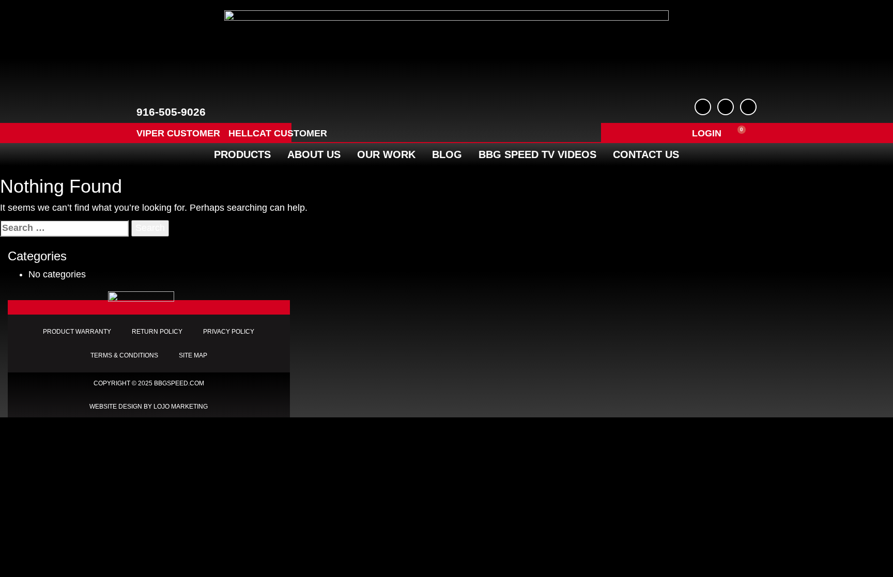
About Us (314, 154)
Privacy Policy (228, 331)
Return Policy (157, 331)
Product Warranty (77, 331)
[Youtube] (725, 107)
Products (242, 154)
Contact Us (646, 154)
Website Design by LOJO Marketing (148, 406)
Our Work (386, 154)
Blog (447, 154)
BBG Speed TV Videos (537, 154)
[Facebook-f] (703, 107)
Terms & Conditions (124, 355)
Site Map (193, 355)
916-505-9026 (171, 112)
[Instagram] (748, 107)
